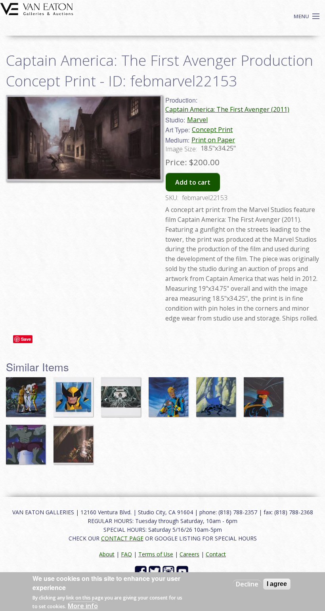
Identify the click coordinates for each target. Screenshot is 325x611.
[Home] (36, 8)
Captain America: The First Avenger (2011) (227, 109)
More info (83, 605)
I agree (277, 583)
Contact (216, 554)
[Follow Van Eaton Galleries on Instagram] (169, 571)
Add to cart (192, 182)
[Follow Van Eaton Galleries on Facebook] (142, 571)
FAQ (126, 554)
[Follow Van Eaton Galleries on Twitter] (155, 571)
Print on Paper (213, 140)
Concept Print (212, 129)
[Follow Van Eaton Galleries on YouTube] (183, 571)
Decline (247, 584)
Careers (189, 554)
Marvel (197, 119)
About (107, 554)
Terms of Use (155, 554)
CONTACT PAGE (122, 538)
